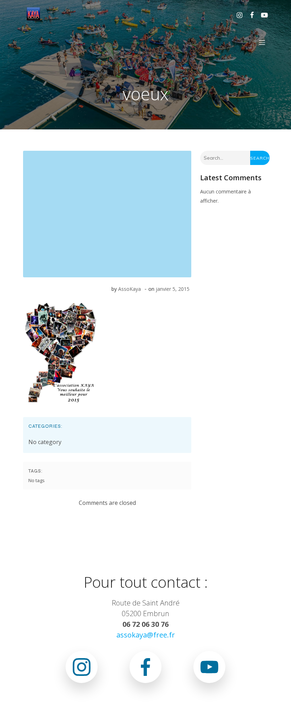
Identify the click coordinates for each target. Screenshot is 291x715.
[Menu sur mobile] (262, 42)
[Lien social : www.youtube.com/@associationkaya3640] (262, 14)
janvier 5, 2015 (173, 289)
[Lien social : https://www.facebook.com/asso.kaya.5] (249, 14)
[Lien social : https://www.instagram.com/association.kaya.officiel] (237, 14)
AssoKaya (129, 289)
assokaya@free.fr (145, 635)
